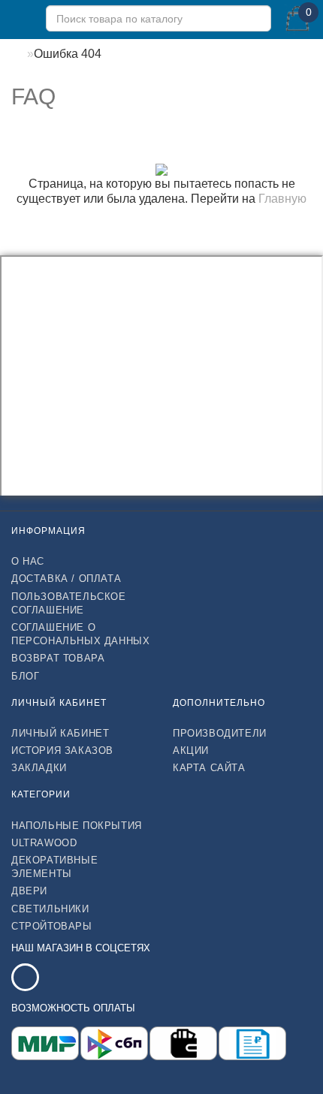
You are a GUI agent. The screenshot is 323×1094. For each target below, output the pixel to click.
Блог (25, 676)
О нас (27, 561)
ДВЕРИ (29, 891)
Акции (191, 750)
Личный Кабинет (60, 733)
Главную (282, 198)
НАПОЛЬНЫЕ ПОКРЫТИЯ (76, 825)
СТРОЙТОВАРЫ (51, 926)
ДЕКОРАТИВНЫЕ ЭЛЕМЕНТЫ (54, 866)
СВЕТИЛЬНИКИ (50, 909)
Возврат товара (57, 658)
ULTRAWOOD (44, 842)
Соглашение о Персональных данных (80, 634)
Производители (220, 733)
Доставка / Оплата (66, 578)
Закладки (39, 767)
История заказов (62, 750)
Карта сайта (209, 767)
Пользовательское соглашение (68, 603)
